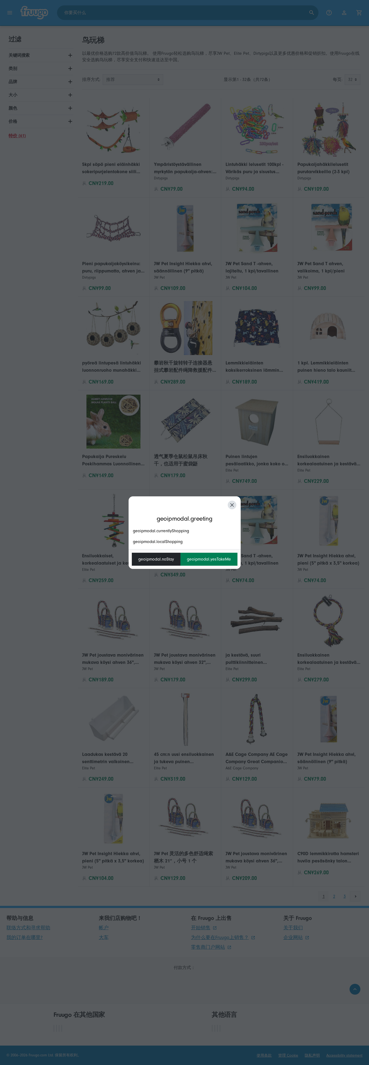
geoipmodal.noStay (156, 559)
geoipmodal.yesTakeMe (209, 559)
